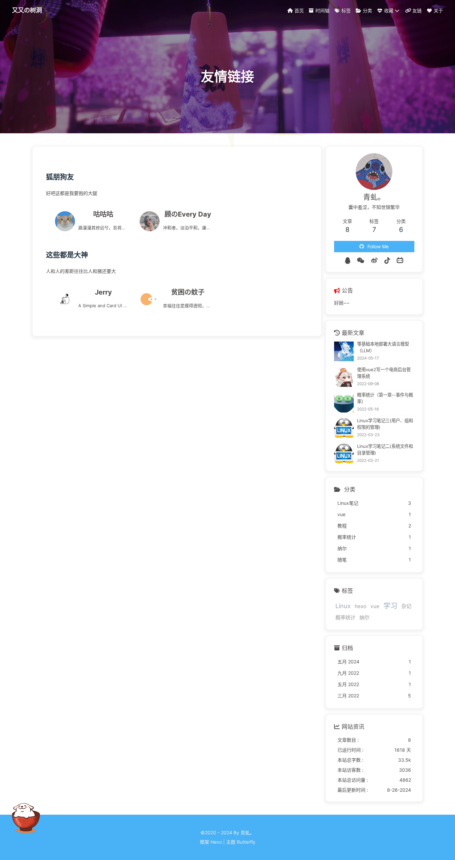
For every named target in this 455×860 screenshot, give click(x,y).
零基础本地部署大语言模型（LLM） (383, 347)
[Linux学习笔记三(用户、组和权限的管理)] (344, 428)
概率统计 (345, 617)
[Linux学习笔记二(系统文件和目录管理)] (344, 453)
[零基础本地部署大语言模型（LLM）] (344, 351)
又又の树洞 (27, 10)
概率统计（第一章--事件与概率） (385, 398)
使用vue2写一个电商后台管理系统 (384, 373)
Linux (343, 605)
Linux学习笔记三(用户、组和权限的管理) (385, 424)
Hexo (216, 842)
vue (374, 606)
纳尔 (364, 617)
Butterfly (246, 842)
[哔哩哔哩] (400, 261)
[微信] (360, 261)
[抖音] (387, 261)
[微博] (374, 261)
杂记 (406, 606)
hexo (360, 606)
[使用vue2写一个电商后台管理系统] (344, 377)
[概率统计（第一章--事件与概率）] (344, 403)
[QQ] (347, 261)
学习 (390, 605)
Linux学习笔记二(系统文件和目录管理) (385, 449)
